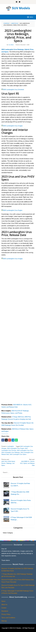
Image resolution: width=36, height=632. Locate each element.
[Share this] (2, 440)
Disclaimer (4, 611)
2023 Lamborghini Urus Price (25, 450)
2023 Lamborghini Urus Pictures (14, 449)
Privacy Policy (5, 614)
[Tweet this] (6, 440)
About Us (4, 604)
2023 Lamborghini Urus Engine (15, 448)
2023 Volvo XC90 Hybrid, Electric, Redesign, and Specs (8, 462)
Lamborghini (10, 446)
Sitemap (4, 621)
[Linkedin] (19, 2)
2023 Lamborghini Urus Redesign (10, 452)
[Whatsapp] (16, 440)
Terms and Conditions (8, 617)
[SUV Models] (18, 8)
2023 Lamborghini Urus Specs (18, 454)
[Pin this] (9, 440)
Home (3, 601)
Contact (3, 608)
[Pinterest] (16, 2)
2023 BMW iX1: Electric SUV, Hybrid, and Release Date (27, 462)
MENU (31, 17)
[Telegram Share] (13, 440)
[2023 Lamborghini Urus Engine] (11, 210)
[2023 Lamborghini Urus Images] (12, 125)
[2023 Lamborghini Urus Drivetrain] (12, 89)
